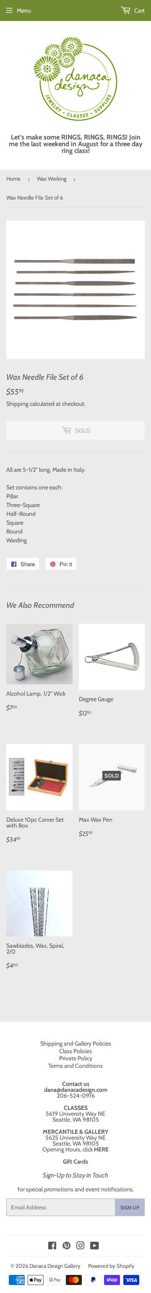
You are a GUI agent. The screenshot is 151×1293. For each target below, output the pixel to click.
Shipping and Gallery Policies (75, 1043)
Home (13, 178)
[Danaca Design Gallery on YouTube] (94, 1247)
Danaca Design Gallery (55, 1265)
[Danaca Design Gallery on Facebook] (52, 1247)
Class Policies (75, 1051)
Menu (24, 10)
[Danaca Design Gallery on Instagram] (80, 1247)
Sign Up (129, 1207)
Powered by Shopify (111, 1265)
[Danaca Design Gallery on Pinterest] (66, 1247)
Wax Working (51, 178)
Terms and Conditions (75, 1066)
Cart (139, 10)
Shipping (17, 403)
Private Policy (75, 1058)
